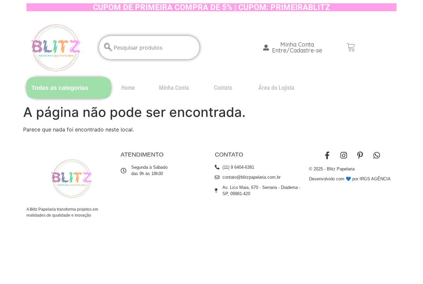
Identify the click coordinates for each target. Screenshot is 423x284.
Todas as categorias (59, 88)
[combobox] (149, 47)
